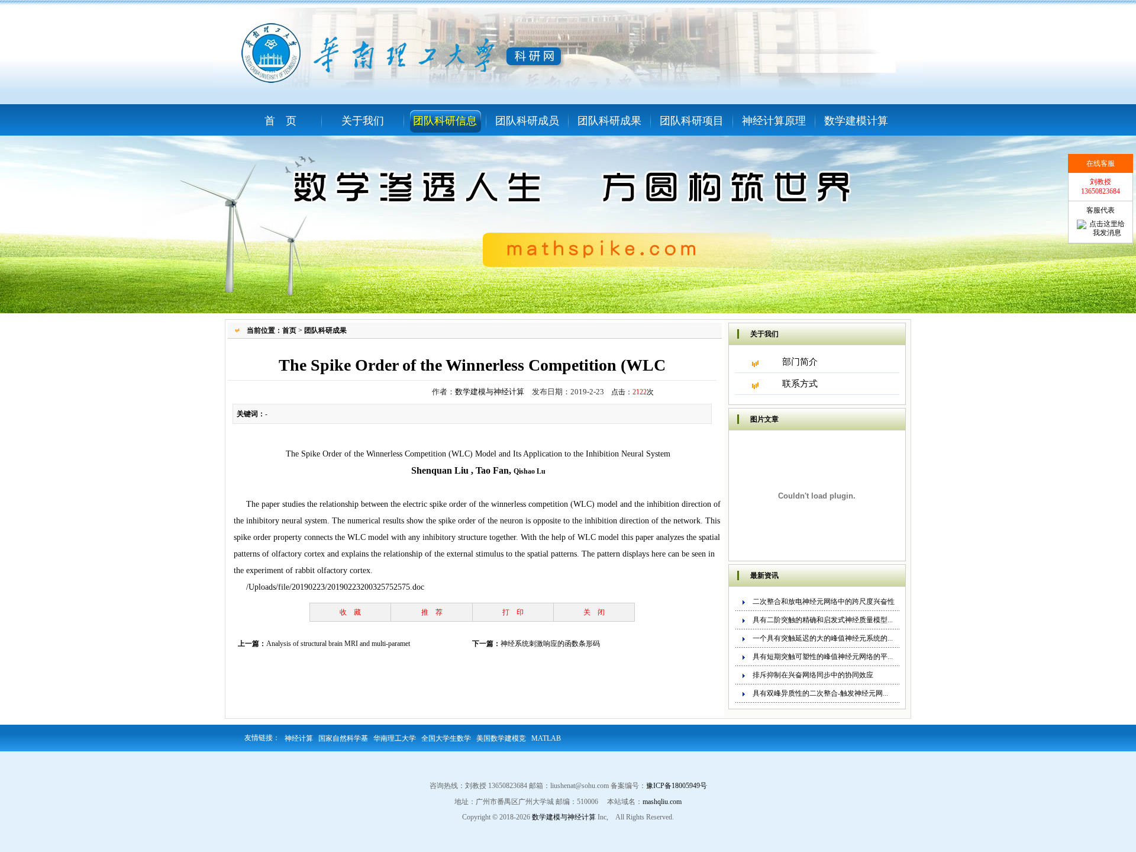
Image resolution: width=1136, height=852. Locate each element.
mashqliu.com (662, 802)
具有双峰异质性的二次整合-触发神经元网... (820, 693)
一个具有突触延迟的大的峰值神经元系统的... (823, 638)
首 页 (280, 121)
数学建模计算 (856, 121)
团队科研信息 (445, 121)
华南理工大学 (394, 738)
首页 (289, 330)
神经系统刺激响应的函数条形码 (550, 643)
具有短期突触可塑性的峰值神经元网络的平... (823, 656)
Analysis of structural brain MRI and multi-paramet (338, 643)
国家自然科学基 (343, 738)
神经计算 (299, 738)
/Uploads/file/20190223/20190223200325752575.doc (335, 587)
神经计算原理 (774, 121)
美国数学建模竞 (501, 738)
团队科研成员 (527, 121)
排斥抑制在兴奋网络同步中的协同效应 (813, 675)
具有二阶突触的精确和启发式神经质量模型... (823, 620)
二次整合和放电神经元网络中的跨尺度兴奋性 (824, 601)
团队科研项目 (692, 121)
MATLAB (546, 738)
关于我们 (362, 121)
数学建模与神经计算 (489, 391)
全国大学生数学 (446, 738)
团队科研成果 (609, 121)
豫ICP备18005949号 (676, 786)
